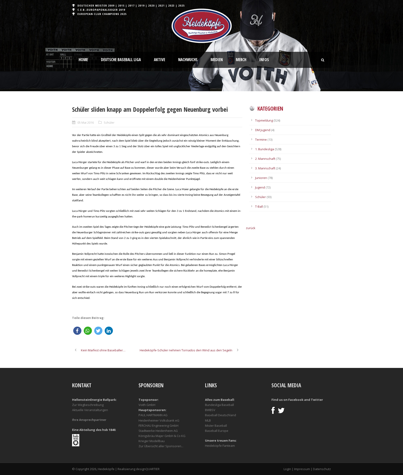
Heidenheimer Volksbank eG (159, 420)
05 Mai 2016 (85, 122)
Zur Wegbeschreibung (88, 405)
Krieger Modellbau (152, 441)
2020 (151, 5)
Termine (261, 139)
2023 (171, 5)
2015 (121, 5)
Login (287, 469)
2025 (181, 5)
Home (83, 59)
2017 (131, 5)
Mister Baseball (216, 425)
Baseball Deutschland (220, 415)
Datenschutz (322, 469)
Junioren (261, 178)
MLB (208, 420)
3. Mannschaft (265, 168)
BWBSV (210, 410)
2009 (111, 5)
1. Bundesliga (264, 149)
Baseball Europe (216, 431)
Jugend (260, 187)
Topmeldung (264, 120)
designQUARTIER (148, 469)
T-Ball (259, 206)
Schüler (109, 122)
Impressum (302, 469)
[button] (77, 331)
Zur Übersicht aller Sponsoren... (161, 446)
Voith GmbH (147, 405)
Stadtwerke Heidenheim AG (158, 431)
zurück (250, 228)
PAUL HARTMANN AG (153, 415)
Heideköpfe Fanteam (220, 446)
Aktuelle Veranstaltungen (90, 410)
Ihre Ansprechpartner (89, 420)
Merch (241, 59)
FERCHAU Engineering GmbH (158, 425)
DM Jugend (262, 130)
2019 (141, 5)
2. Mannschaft (265, 159)
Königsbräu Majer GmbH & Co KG (162, 436)
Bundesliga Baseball (219, 405)
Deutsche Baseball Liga (121, 59)
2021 (161, 5)
